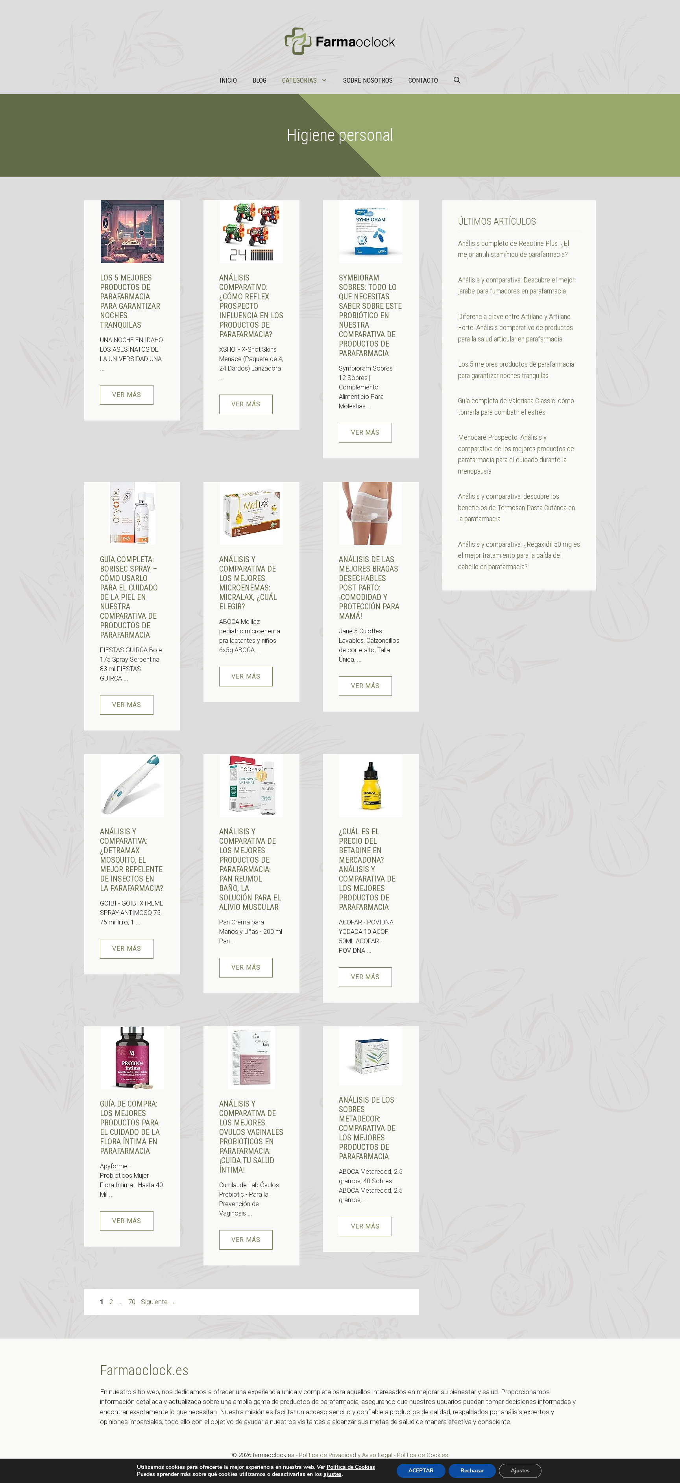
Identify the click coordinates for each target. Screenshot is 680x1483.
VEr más (126, 394)
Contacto (423, 80)
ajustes (332, 1474)
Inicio (228, 80)
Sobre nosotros (368, 80)
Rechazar (472, 1470)
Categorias (299, 80)
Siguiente (158, 1302)
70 (132, 1302)
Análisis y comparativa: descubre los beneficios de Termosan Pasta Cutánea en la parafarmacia (516, 507)
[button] (457, 80)
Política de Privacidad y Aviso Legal (346, 1455)
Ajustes (520, 1470)
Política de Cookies (422, 1455)
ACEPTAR (421, 1470)
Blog (259, 80)
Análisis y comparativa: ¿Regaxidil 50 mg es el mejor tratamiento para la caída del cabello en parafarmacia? (519, 555)
